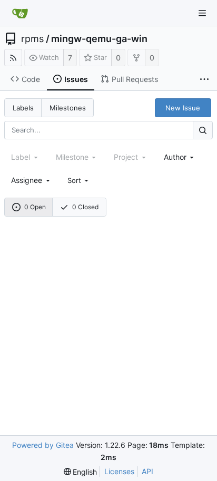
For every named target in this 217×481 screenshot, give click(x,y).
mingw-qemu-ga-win (99, 39)
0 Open (35, 207)
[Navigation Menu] (202, 13)
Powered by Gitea (43, 445)
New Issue (182, 108)
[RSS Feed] (13, 57)
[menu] (79, 180)
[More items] (204, 79)
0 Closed (85, 207)
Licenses (119, 471)
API (147, 471)
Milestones (68, 108)
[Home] (20, 13)
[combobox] (180, 157)
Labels (23, 108)
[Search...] (203, 130)
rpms (32, 39)
